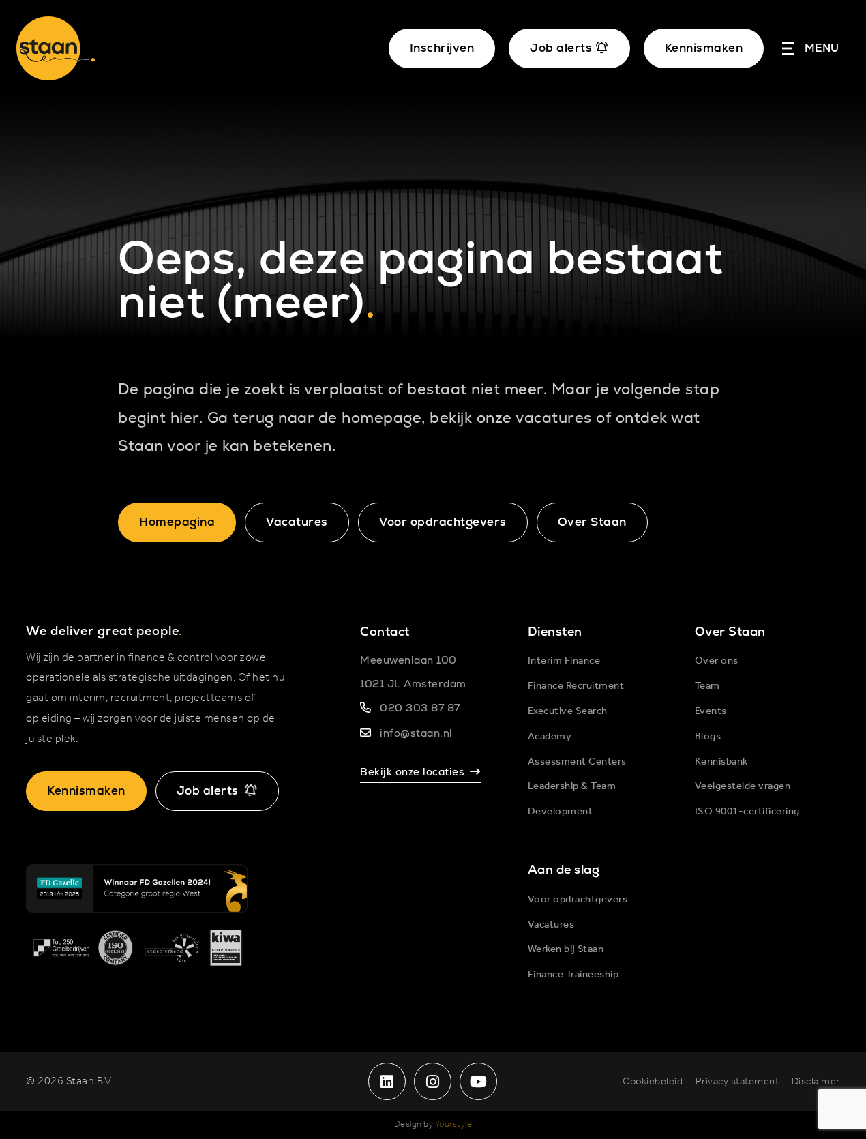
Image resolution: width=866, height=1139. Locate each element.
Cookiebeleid (653, 1081)
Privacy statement (737, 1081)
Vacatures (297, 521)
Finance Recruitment (576, 686)
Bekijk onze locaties (412, 771)
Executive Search (568, 711)
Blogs (708, 736)
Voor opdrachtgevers (443, 521)
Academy (550, 736)
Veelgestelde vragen (743, 786)
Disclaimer (816, 1081)
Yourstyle (454, 1124)
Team (707, 686)
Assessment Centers (577, 761)
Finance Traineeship (573, 974)
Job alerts (208, 790)
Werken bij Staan (566, 949)
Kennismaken (704, 47)
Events (711, 711)
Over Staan (592, 521)
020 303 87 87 (420, 707)
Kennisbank (721, 761)
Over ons (716, 660)
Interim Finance (564, 660)
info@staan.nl (416, 732)
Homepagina (177, 521)
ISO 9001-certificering (747, 811)
